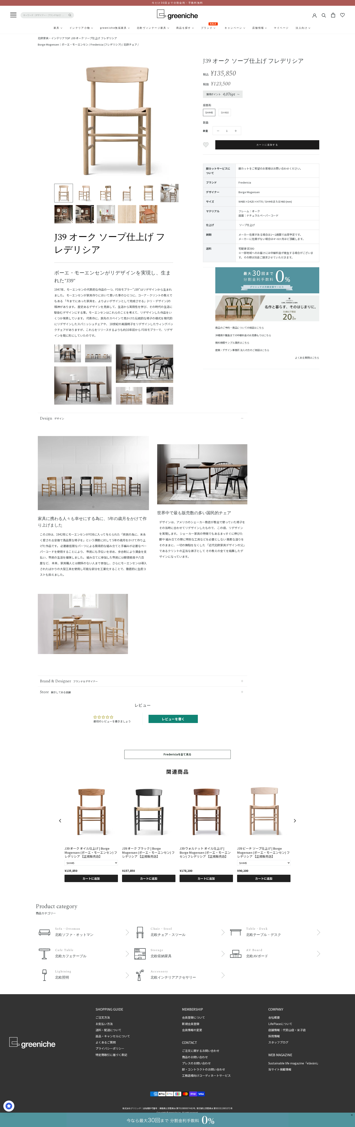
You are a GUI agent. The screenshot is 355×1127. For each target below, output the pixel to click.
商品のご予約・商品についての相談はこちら (239, 327)
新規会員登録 (190, 1024)
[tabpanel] (93, 475)
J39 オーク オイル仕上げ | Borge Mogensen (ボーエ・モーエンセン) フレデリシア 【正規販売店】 (91, 852)
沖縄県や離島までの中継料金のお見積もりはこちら (243, 335)
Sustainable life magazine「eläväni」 (294, 1063)
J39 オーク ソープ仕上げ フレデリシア (94, 38)
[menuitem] (46, 27)
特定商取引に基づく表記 (111, 1055)
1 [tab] (93, 507)
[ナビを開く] (13, 15)
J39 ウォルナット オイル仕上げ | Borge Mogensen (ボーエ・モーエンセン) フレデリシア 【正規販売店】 (205, 852)
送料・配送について (108, 1030)
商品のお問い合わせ (195, 1057)
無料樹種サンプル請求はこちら (232, 342)
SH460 (225, 112)
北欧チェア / (131, 44)
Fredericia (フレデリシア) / (107, 44)
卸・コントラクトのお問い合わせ (203, 1069)
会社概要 (274, 1017)
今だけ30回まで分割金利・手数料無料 (177, 2)
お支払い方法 (104, 1024)
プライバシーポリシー (110, 1048)
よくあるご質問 (106, 1042)
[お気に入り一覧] (342, 15)
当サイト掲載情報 (279, 1069)
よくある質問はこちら (307, 357)
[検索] (324, 15)
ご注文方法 (103, 1017)
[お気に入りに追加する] (206, 145)
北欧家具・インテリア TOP (54, 38)
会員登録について (193, 1017)
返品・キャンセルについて (113, 1036)
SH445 (209, 112)
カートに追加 (91, 878)
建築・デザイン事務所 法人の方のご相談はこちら (242, 350)
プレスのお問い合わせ (196, 1063)
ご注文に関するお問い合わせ (200, 1051)
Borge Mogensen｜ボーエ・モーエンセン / (64, 44)
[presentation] (60, 820)
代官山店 (288, 1030)
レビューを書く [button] (173, 718)
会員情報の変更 (192, 1030)
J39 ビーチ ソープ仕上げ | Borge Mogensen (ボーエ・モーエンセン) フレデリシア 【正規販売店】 (263, 852)
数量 (205, 130)
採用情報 (274, 1036)
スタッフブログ (278, 1042)
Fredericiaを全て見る (177, 754)
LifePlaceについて (280, 1024)
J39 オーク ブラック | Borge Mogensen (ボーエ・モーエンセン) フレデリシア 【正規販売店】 (148, 852)
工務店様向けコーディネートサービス (206, 1075)
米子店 (301, 1030)
